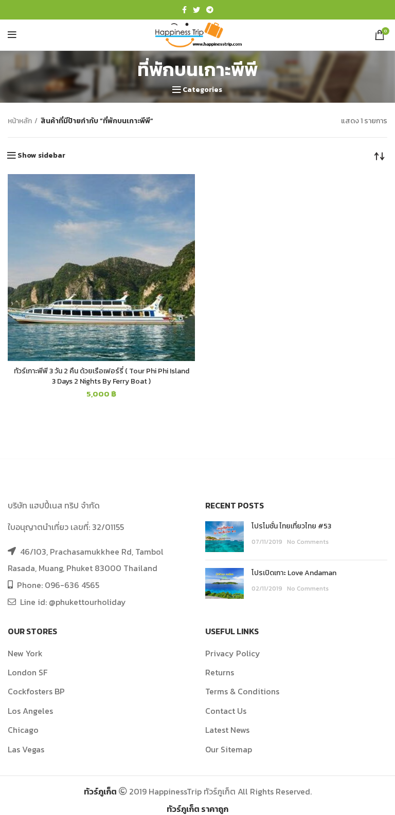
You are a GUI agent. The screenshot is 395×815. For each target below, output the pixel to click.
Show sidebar (41, 155)
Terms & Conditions (242, 691)
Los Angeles (30, 711)
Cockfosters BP (36, 691)
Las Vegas (26, 749)
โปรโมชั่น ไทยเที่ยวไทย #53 (291, 526)
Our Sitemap (228, 749)
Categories (202, 89)
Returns (219, 672)
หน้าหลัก (20, 121)
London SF (27, 672)
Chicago (23, 730)
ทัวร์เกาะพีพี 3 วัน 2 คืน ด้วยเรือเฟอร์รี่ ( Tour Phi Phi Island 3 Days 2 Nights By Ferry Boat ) (101, 376)
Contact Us (225, 711)
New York (25, 653)
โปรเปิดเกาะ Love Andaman (294, 572)
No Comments (308, 541)
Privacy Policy (232, 653)
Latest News (227, 730)
